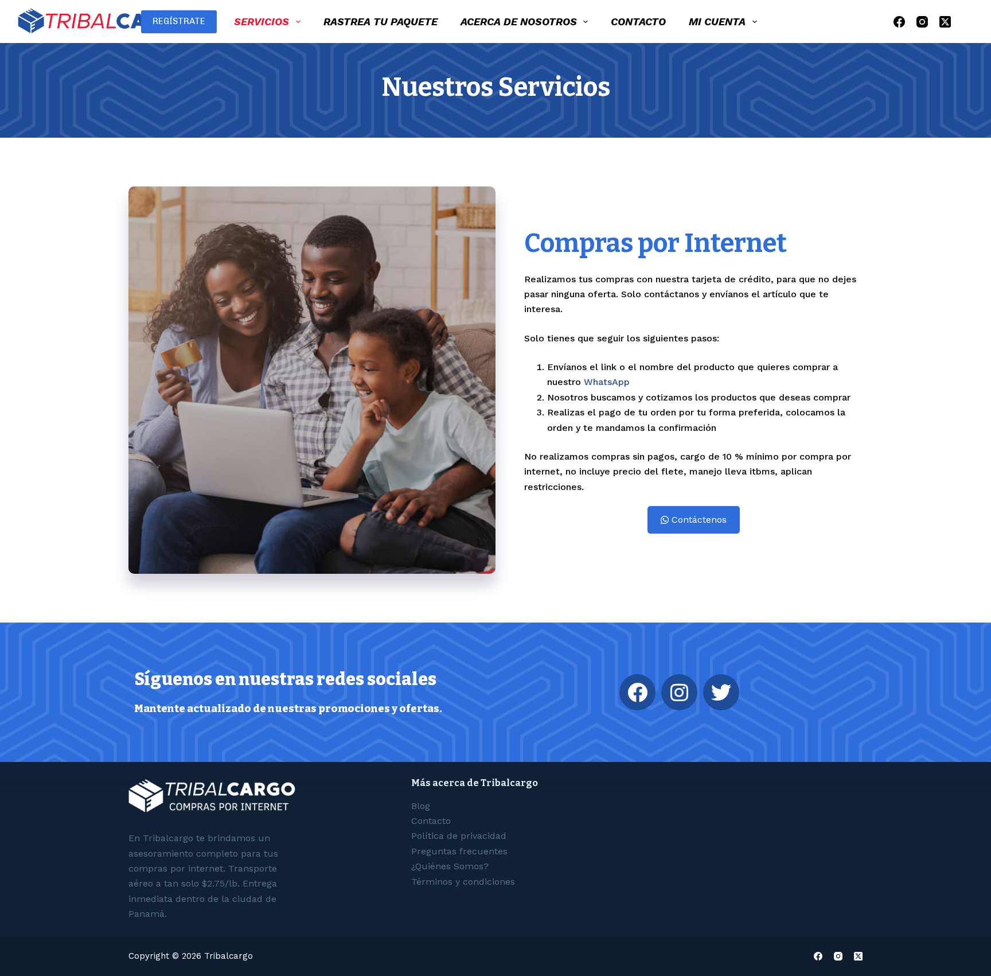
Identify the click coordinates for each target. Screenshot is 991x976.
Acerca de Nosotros (519, 21)
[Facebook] (899, 22)
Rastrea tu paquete (380, 21)
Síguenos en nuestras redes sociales (285, 679)
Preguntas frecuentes (459, 851)
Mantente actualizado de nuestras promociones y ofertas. (288, 708)
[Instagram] (922, 22)
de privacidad (458, 835)
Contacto (638, 21)
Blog (420, 805)
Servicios (261, 21)
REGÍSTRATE (179, 21)
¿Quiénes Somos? (450, 866)
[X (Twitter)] (945, 22)
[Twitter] (721, 692)
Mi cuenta (717, 21)
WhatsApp (607, 381)
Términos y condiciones (463, 881)
